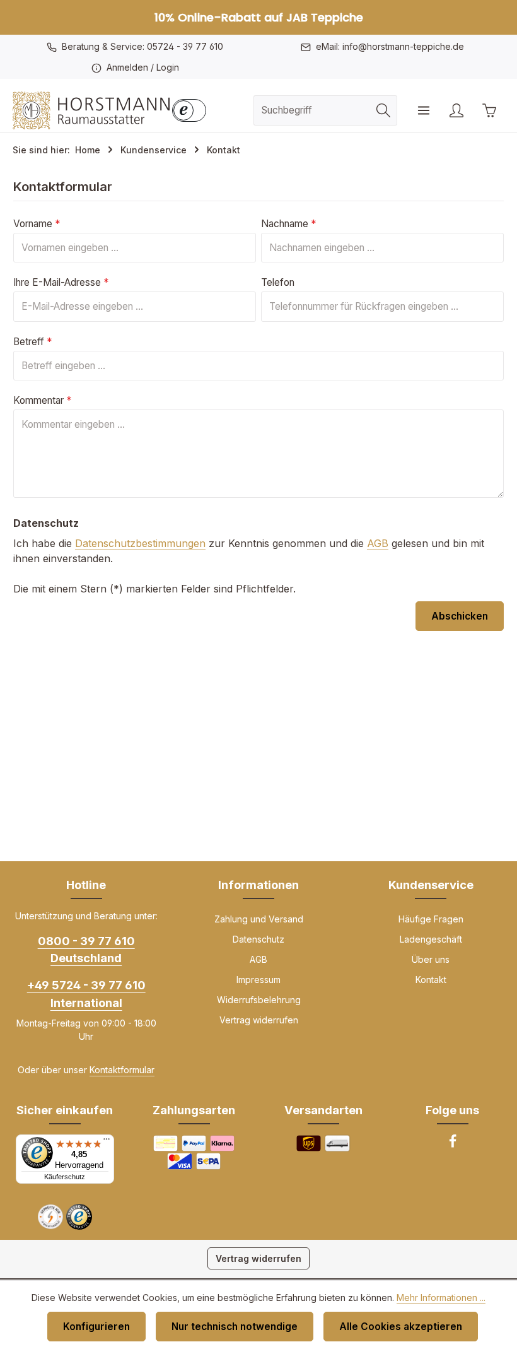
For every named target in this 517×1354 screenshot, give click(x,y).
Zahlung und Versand (258, 919)
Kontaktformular (122, 1069)
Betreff (32, 342)
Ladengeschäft (431, 939)
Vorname (36, 224)
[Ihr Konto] (456, 110)
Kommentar (42, 400)
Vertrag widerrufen (258, 1020)
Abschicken (459, 616)
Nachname (288, 224)
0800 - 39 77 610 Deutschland (86, 949)
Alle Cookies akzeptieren (400, 1327)
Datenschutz (258, 939)
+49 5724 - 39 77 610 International (86, 993)
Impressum (258, 979)
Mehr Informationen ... (441, 1297)
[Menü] (424, 110)
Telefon (277, 282)
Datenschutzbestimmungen (140, 543)
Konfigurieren (96, 1327)
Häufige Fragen (430, 919)
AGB (377, 543)
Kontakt (430, 979)
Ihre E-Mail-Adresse (60, 282)
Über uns (431, 959)
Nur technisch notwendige (234, 1327)
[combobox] (312, 110)
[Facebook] (453, 1144)
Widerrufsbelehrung (259, 999)
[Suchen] (383, 110)
